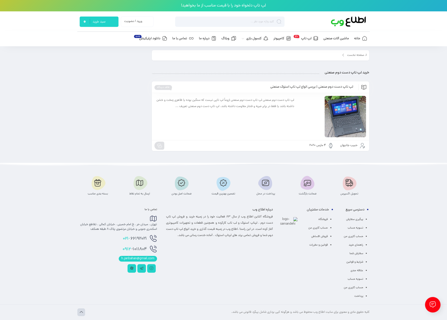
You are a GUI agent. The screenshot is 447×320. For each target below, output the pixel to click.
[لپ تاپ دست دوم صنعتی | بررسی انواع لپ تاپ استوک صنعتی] (332, 116)
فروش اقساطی (319, 236)
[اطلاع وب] (348, 21)
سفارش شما (356, 254)
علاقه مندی (357, 271)
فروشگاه (323, 219)
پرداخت (358, 296)
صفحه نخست (355, 55)
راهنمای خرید (356, 245)
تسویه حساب (355, 228)
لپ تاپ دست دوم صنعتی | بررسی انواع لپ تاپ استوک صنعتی (311, 87)
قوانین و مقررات (318, 245)
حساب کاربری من (353, 236)
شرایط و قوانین (354, 262)
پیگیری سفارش (354, 219)
